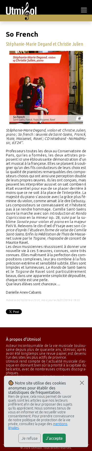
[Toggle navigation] (84, 10)
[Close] (82, 383)
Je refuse (30, 438)
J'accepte (54, 438)
